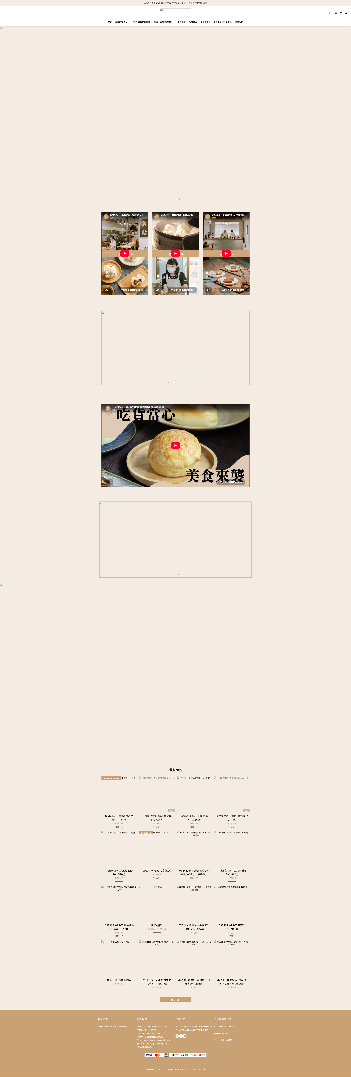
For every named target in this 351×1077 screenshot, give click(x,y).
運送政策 (113, 1026)
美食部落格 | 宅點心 (222, 22)
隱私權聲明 (103, 1026)
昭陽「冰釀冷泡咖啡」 (164, 22)
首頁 (110, 22)
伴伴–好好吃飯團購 (141, 22)
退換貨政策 (122, 1026)
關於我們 (239, 22)
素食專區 (182, 22)
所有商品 (193, 22)
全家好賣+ (205, 22)
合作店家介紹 (121, 22)
